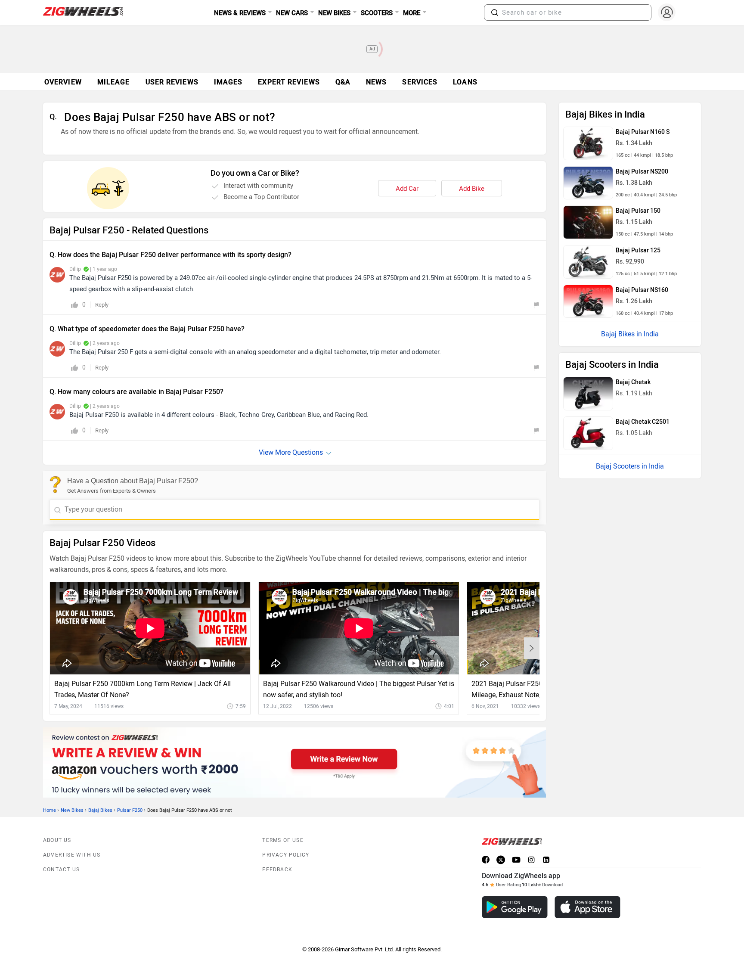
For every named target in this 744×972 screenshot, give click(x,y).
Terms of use (282, 840)
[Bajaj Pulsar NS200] (588, 183)
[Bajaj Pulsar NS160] (588, 301)
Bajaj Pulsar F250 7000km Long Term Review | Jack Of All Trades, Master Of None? (142, 689)
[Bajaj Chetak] (588, 393)
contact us (61, 869)
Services (419, 82)
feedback (277, 869)
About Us (57, 840)
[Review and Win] (294, 762)
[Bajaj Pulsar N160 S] (588, 143)
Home (49, 810)
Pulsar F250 (130, 810)
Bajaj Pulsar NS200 (642, 171)
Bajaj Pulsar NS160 (642, 290)
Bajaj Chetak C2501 (643, 421)
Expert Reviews (288, 82)
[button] (494, 12)
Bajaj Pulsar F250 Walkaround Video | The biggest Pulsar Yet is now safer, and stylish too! (358, 689)
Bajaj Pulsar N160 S (643, 132)
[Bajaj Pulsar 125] (588, 262)
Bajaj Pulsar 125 (638, 250)
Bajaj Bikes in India (630, 334)
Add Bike (471, 189)
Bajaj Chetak (633, 382)
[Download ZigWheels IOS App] (587, 907)
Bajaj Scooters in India (630, 466)
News (376, 82)
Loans (465, 82)
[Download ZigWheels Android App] (515, 907)
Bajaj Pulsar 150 (638, 210)
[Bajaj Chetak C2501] (588, 433)
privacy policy (285, 855)
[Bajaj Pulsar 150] (588, 222)
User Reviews (172, 82)
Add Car (407, 189)
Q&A (342, 82)
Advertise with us (71, 855)
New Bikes (72, 810)
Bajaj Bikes (100, 810)
